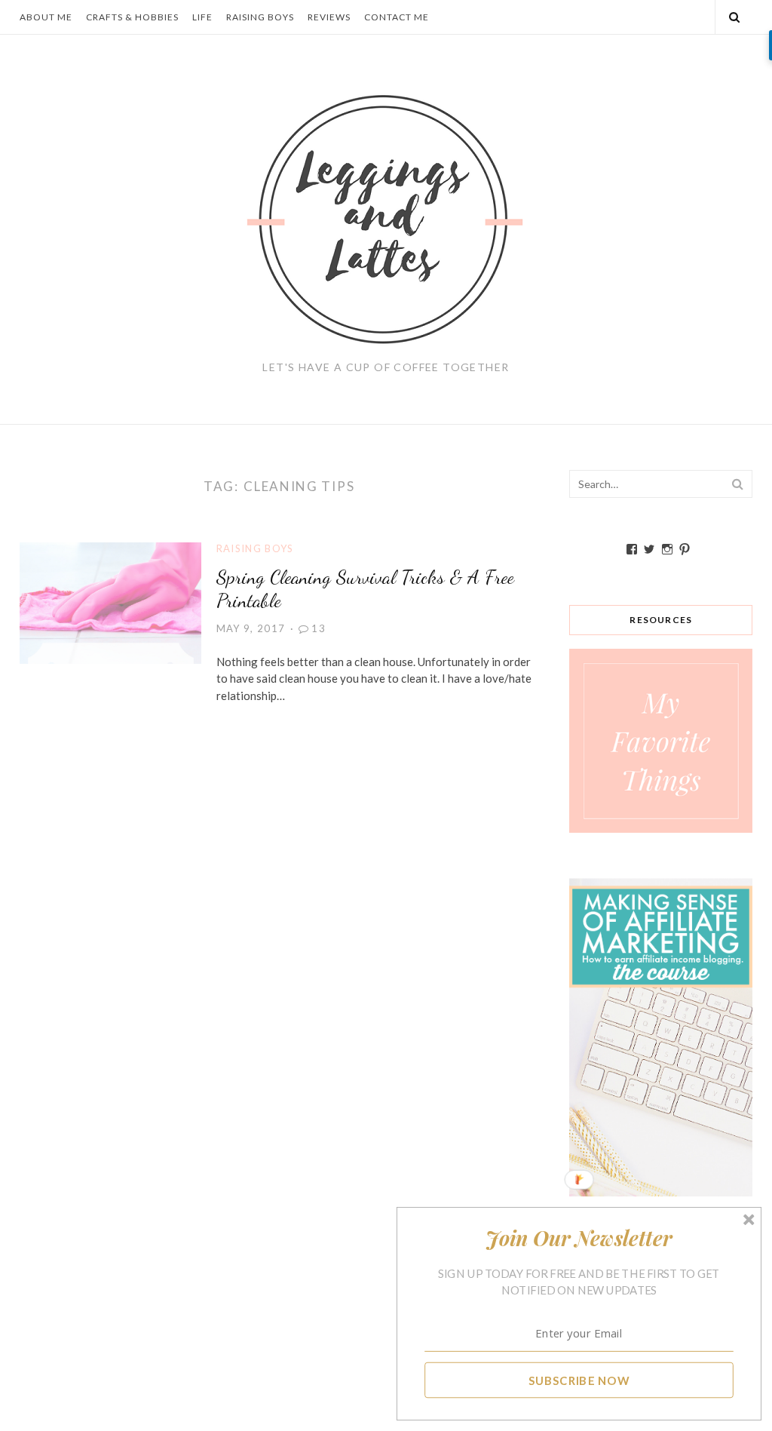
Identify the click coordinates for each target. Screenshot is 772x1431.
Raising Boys (260, 17)
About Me (46, 17)
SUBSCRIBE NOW (579, 1379)
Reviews (329, 17)
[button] (579, 1238)
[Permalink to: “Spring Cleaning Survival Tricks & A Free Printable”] (111, 601)
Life (202, 17)
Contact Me (396, 17)
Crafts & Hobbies (132, 17)
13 (318, 628)
